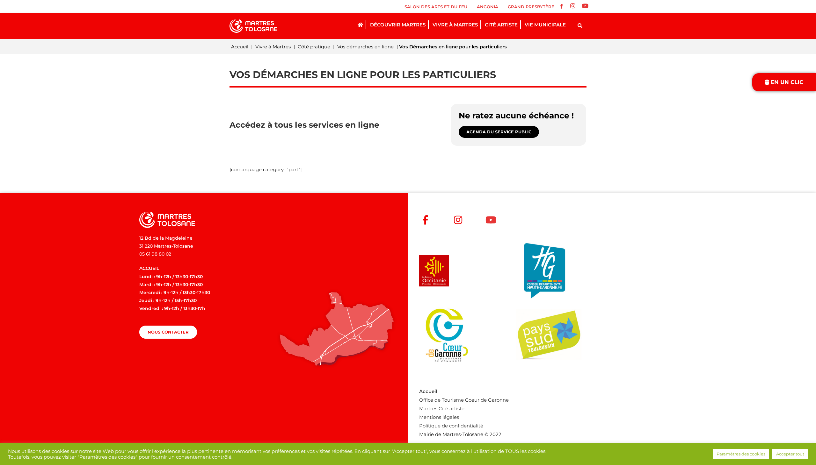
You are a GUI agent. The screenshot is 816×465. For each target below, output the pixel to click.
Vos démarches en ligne (365, 47)
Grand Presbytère (531, 6)
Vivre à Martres (273, 47)
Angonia (487, 6)
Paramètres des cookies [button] (741, 453)
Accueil (239, 47)
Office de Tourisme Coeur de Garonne (464, 400)
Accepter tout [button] (790, 453)
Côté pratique (314, 47)
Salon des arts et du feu (435, 6)
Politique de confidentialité (451, 426)
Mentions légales (439, 417)
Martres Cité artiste (441, 408)
